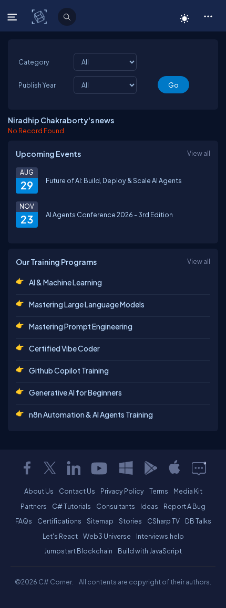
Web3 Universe (107, 536)
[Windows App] (126, 468)
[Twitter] (50, 468)
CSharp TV (163, 521)
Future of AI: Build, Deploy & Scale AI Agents (114, 180)
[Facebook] (26, 468)
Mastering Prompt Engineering (80, 326)
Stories (130, 521)
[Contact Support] (199, 468)
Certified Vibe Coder (64, 348)
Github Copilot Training (69, 370)
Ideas (149, 506)
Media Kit (187, 491)
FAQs (23, 521)
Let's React (60, 536)
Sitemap (100, 521)
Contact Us (77, 491)
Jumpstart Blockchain (78, 551)
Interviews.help (160, 536)
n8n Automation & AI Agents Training (91, 414)
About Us (39, 491)
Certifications (59, 521)
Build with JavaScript (150, 551)
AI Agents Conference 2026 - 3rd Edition (109, 214)
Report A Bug (184, 506)
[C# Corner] (40, 16)
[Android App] (150, 468)
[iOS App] (174, 468)
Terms (158, 491)
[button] (207, 16)
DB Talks (198, 521)
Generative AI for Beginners (75, 392)
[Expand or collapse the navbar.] (13, 16)
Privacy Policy (122, 491)
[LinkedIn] (73, 468)
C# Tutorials (71, 506)
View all (198, 153)
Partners (33, 506)
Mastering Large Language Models (87, 304)
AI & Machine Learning (65, 282)
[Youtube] (100, 468)
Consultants (115, 506)
